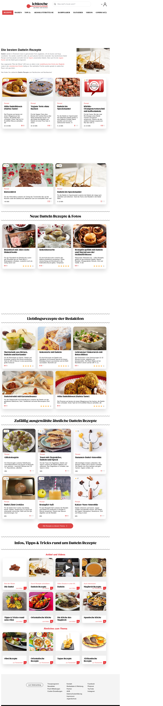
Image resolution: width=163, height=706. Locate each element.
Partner (69, 689)
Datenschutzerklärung (74, 694)
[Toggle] (104, 4)
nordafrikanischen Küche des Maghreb (52, 64)
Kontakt (69, 684)
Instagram (91, 691)
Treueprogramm (53, 684)
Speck (31, 58)
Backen (18, 13)
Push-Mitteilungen (53, 689)
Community (101, 13)
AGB (68, 691)
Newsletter (51, 686)
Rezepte (8, 13)
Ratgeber (78, 13)
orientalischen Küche (16, 66)
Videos (89, 13)
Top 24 (28, 13)
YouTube (91, 689)
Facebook (91, 684)
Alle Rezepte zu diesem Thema (54, 526)
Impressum (71, 696)
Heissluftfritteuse (44, 13)
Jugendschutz (71, 699)
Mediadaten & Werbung (75, 686)
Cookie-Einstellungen (54, 691)
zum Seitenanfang (34, 685)
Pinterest (91, 686)
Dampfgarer (64, 13)
